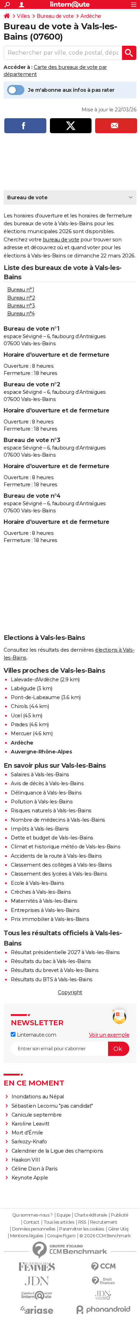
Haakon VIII (25, 1160)
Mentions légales (26, 1235)
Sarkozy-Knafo (29, 1141)
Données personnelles (33, 1229)
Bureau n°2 (21, 298)
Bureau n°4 (20, 313)
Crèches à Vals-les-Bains (41, 892)
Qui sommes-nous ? (32, 1215)
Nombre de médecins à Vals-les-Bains (58, 820)
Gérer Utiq (118, 1229)
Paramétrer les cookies (81, 1229)
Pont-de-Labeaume (35, 697)
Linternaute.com (35, 1035)
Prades (19, 724)
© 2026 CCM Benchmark (104, 1235)
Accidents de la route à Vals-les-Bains (56, 856)
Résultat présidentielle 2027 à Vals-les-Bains (65, 952)
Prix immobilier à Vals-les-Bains (50, 919)
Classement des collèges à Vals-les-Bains (61, 865)
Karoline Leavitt (30, 1124)
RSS (82, 1222)
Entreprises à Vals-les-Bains (45, 910)
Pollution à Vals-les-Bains (42, 801)
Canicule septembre (36, 1115)
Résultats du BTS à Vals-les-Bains (52, 979)
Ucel (16, 715)
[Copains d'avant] (37, 1295)
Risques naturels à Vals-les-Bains (51, 810)
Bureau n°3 (21, 305)
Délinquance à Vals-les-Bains (46, 793)
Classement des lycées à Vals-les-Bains (59, 874)
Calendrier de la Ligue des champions (57, 1151)
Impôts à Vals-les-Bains (40, 829)
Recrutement (103, 1222)
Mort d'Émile (27, 1132)
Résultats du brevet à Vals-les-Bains (54, 970)
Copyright (70, 992)
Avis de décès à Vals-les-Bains (47, 783)
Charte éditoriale (90, 1215)
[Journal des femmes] (37, 1266)
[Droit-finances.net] (103, 1281)
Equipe (63, 1215)
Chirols (19, 706)
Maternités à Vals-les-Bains (44, 901)
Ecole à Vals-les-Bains (37, 883)
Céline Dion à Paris (34, 1169)
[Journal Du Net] (37, 1281)
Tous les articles (58, 1222)
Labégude (23, 688)
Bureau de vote (55, 16)
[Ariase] (37, 1310)
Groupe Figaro (61, 1235)
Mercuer (21, 733)
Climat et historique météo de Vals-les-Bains (65, 846)
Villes (23, 16)
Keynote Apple (29, 1177)
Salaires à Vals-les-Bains (40, 774)
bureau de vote (61, 239)
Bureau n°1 (20, 289)
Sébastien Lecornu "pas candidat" (52, 1106)
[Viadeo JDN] (103, 1295)
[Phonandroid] (103, 1309)
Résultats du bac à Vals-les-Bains (51, 961)
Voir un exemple (109, 1035)
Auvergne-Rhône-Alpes (41, 751)
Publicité (119, 1215)
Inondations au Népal (37, 1096)
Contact (31, 1222)
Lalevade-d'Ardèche (35, 679)
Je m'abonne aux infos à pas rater (71, 90)
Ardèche (90, 16)
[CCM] (103, 1266)
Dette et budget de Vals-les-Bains (52, 838)
